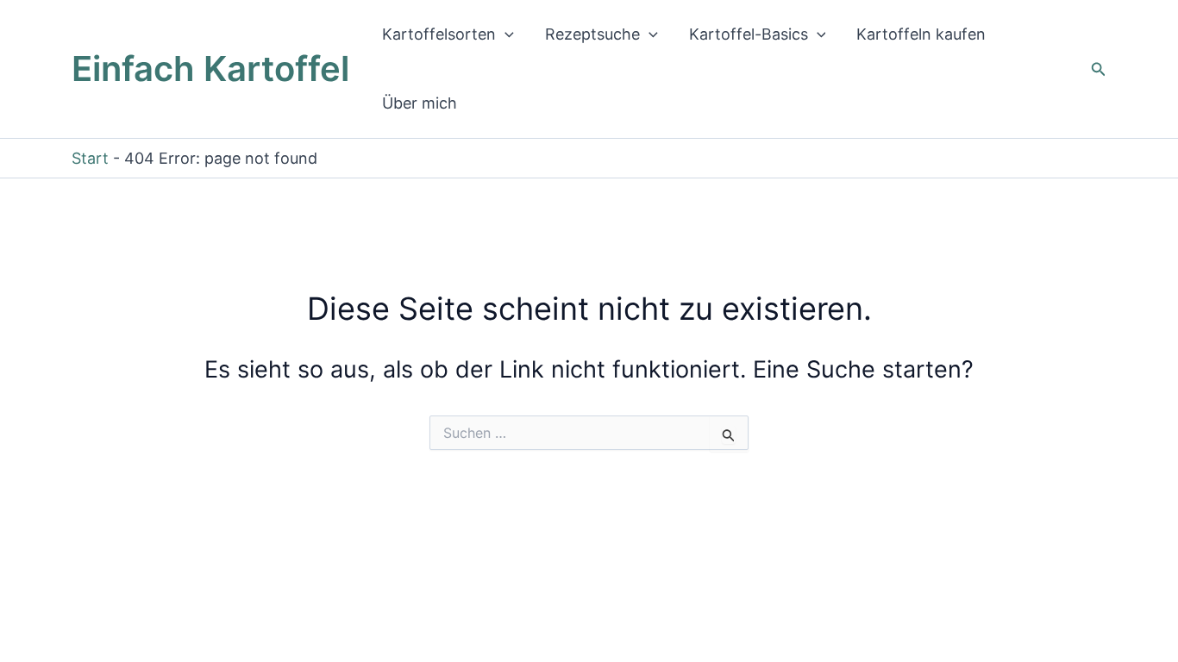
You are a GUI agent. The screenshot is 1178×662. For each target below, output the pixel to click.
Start (90, 158)
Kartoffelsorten (439, 34)
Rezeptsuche (592, 34)
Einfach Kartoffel (210, 68)
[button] (505, 34)
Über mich (419, 103)
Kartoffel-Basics (748, 34)
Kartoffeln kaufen (921, 34)
